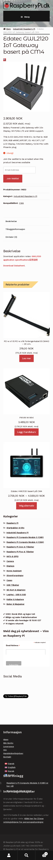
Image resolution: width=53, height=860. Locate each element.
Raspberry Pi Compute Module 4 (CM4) (25, 542)
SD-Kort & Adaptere (16, 590)
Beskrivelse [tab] (11, 221)
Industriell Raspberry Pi (24, 29)
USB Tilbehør (13, 585)
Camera (10, 561)
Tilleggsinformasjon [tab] (15, 229)
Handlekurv (40, 853)
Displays (10, 566)
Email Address (13, 645)
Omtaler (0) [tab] (11, 237)
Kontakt (7, 757)
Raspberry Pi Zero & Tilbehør (20, 547)
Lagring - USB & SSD (16, 594)
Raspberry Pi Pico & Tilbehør (20, 552)
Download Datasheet (14, 265)
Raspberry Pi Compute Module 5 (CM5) (25, 537)
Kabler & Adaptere (15, 599)
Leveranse (8, 746)
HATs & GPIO (12, 556)
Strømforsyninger (15, 575)
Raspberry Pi (12, 523)
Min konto (9, 855)
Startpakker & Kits (15, 528)
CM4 (21, 203)
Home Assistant (14, 571)
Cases (9, 580)
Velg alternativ (26, 505)
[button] (4, 59)
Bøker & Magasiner (15, 604)
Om (5, 750)
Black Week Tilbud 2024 (19, 791)
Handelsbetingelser (13, 753)
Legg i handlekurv (26, 432)
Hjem (8, 29)
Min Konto (8, 743)
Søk (26, 855)
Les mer (26, 358)
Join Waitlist (13, 178)
